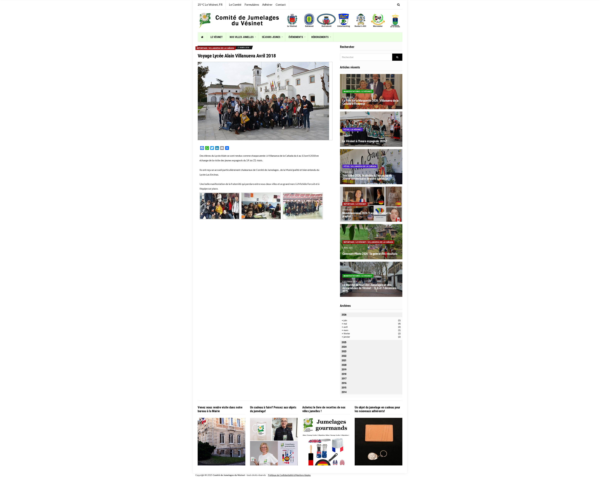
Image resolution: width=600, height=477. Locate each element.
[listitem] (292, 20)
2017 (344, 378)
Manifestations (352, 91)
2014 (344, 392)
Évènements (296, 37)
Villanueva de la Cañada (221, 48)
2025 (344, 342)
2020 (344, 364)
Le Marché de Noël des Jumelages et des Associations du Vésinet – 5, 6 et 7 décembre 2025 (369, 288)
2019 (344, 369)
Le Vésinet (216, 37)
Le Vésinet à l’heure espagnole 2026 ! (364, 141)
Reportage (202, 48)
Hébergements (320, 37)
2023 (344, 351)
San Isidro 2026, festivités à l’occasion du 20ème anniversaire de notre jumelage (367, 177)
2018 (344, 374)
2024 (344, 346)
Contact (281, 4)
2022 (344, 355)
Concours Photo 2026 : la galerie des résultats (369, 253)
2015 (344, 387)
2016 (344, 383)
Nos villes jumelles (242, 37)
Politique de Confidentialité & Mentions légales (289, 475)
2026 (344, 314)
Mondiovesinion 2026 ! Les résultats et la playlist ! (366, 215)
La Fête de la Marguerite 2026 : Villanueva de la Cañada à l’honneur (370, 102)
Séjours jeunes (271, 37)
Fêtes (346, 129)
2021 (344, 360)
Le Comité (235, 4)
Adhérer (267, 4)
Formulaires (252, 4)
